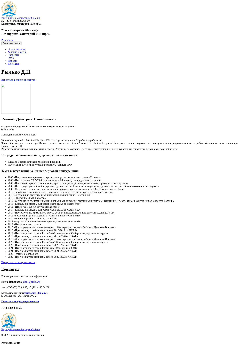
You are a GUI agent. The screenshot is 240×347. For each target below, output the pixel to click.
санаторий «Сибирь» (36, 293)
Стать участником (11, 43)
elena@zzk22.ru (31, 281)
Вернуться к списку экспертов (18, 79)
